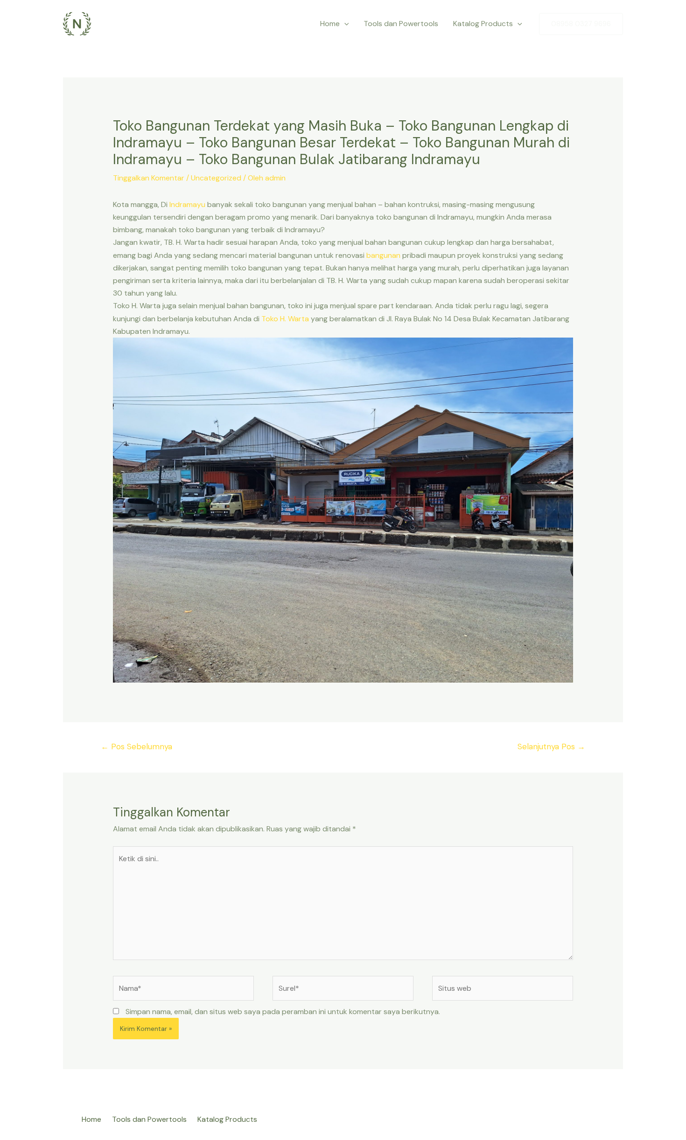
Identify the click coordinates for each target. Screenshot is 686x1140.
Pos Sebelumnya (136, 746)
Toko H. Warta (285, 319)
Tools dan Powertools (401, 23)
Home (330, 23)
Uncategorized (216, 178)
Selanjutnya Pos (551, 746)
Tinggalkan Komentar (148, 178)
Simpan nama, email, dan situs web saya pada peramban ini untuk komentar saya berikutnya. (283, 1011)
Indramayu (187, 204)
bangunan (383, 255)
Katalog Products (483, 23)
